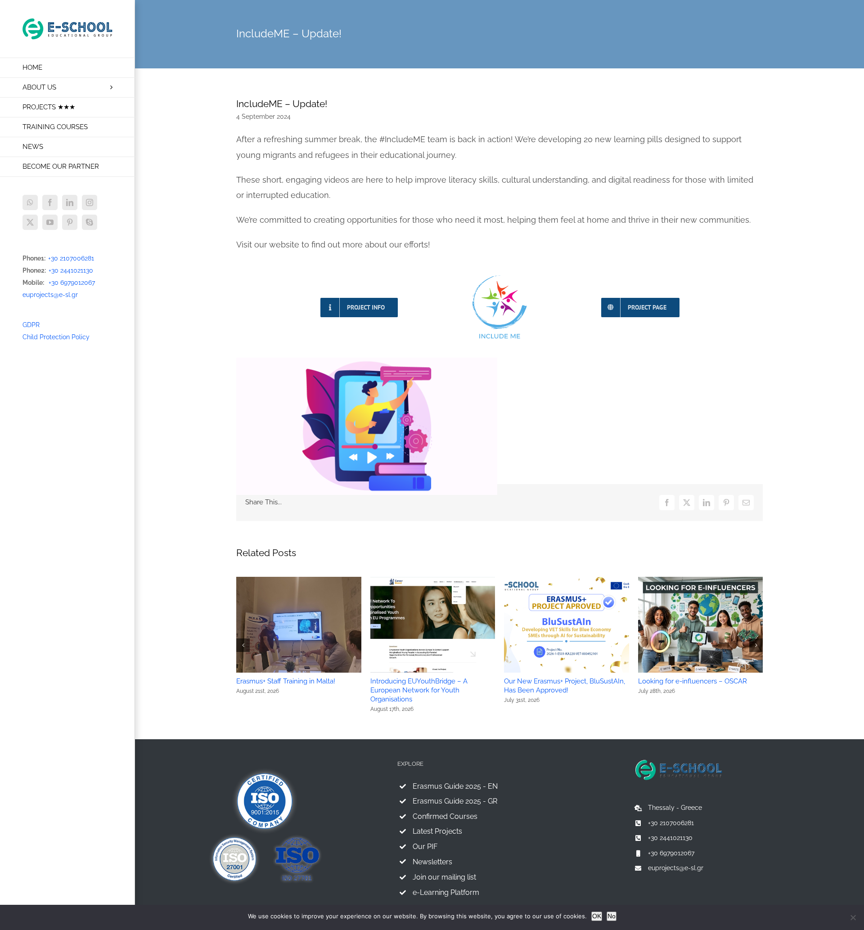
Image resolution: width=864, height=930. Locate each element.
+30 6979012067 (72, 282)
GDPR (31, 324)
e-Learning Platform (446, 892)
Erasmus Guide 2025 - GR (455, 801)
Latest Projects (437, 831)
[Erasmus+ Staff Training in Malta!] (298, 580)
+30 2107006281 (71, 258)
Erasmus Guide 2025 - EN (455, 786)
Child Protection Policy (56, 337)
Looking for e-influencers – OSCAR (692, 681)
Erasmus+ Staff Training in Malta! (285, 681)
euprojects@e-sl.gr (50, 294)
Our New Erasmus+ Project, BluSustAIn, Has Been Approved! (564, 685)
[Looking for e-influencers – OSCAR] (700, 580)
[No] (852, 917)
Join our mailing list (444, 877)
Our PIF (425, 846)
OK (596, 916)
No (612, 916)
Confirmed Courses (445, 816)
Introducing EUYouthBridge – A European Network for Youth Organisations (419, 690)
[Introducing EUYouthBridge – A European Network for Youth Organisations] (432, 580)
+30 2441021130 (71, 270)
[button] (243, 645)
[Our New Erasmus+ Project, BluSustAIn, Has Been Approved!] (566, 580)
